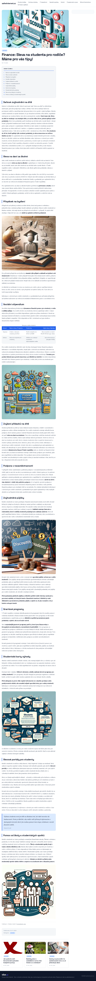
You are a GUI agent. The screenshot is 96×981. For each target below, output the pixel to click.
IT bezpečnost (43, 2)
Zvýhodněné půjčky (10, 85)
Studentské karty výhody (12, 90)
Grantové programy (10, 88)
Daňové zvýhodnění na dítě (12, 72)
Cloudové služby (22, 2)
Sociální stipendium (10, 79)
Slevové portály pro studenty (13, 92)
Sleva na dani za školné (11, 74)
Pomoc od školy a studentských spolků (16, 94)
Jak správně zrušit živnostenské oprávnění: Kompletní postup (11, 961)
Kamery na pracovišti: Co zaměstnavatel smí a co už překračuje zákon (57, 961)
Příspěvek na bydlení (11, 77)
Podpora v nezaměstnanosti (13, 83)
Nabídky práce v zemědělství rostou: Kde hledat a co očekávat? (34, 961)
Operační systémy (54, 2)
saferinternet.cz (9, 3)
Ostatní (62, 2)
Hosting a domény (33, 2)
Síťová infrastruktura (85, 2)
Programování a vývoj (72, 2)
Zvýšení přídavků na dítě (12, 81)
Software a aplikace (23, 4)
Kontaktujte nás (21, 924)
